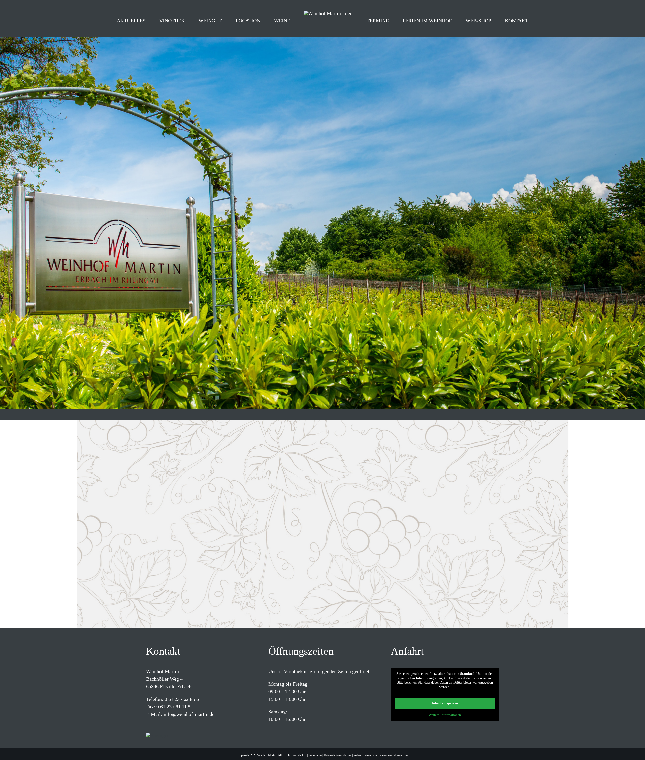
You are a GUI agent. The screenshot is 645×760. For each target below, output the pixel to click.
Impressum (315, 755)
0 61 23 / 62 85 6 (182, 699)
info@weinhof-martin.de (189, 714)
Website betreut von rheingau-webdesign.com (380, 755)
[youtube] (163, 725)
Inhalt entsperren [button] (445, 703)
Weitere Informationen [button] (445, 715)
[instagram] (155, 725)
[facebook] (147, 725)
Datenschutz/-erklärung (337, 755)
